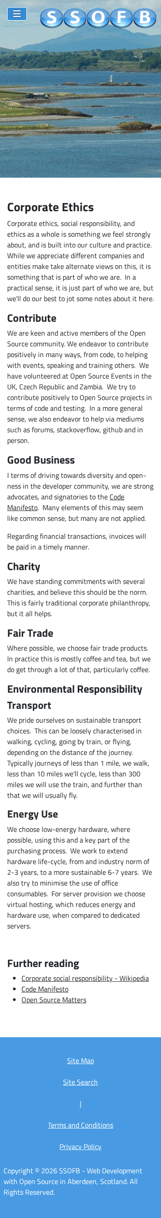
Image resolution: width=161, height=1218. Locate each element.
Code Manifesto (44, 989)
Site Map (80, 1060)
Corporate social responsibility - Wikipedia (85, 978)
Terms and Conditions (80, 1125)
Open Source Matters (53, 999)
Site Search (80, 1082)
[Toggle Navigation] (17, 14)
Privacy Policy (80, 1146)
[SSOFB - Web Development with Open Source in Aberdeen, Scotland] (98, 18)
